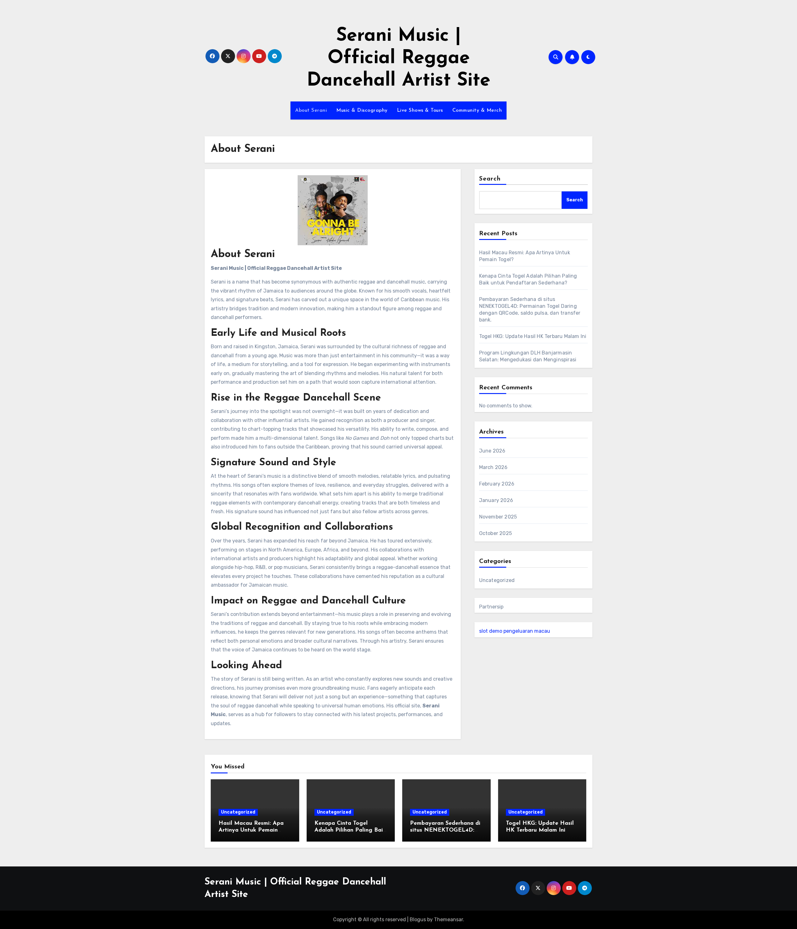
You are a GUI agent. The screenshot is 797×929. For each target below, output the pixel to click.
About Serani (311, 110)
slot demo (490, 631)
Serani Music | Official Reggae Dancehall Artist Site (398, 58)
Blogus (418, 919)
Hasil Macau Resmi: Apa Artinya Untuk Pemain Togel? (251, 830)
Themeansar (448, 919)
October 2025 (495, 533)
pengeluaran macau (526, 631)
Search (490, 179)
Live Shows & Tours (420, 110)
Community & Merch (477, 110)
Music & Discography (362, 110)
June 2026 (492, 451)
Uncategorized (497, 580)
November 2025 (498, 517)
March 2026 (493, 467)
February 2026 (497, 484)
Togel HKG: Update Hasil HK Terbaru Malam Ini (533, 336)
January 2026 (496, 500)
